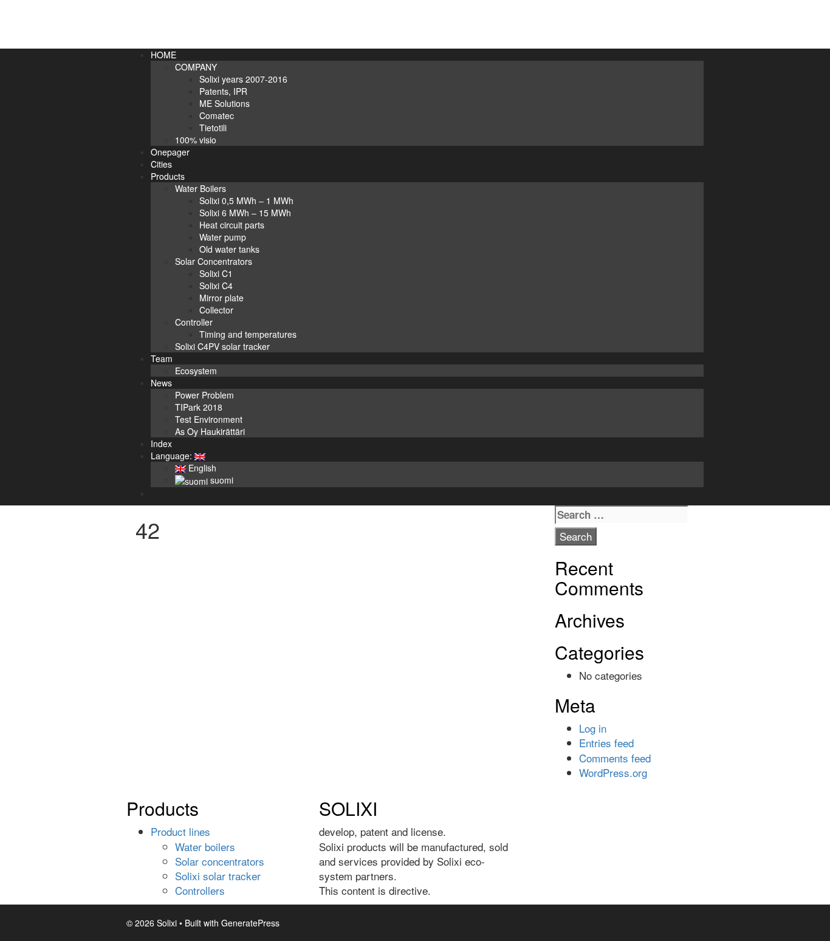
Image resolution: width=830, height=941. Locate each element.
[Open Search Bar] (156, 493)
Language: (172, 456)
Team (162, 358)
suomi (220, 480)
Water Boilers (200, 188)
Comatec (216, 115)
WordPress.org (613, 772)
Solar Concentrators (213, 261)
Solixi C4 (216, 285)
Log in (592, 728)
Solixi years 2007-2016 (243, 79)
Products (168, 176)
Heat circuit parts (231, 225)
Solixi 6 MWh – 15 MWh (245, 213)
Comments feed (615, 757)
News (161, 383)
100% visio (195, 140)
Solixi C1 (216, 273)
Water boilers (205, 846)
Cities (161, 164)
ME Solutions (224, 103)
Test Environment (208, 419)
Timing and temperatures (248, 334)
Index (161, 443)
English (201, 468)
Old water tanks (229, 249)
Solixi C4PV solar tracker (222, 346)
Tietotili (213, 127)
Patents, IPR (223, 91)
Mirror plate (221, 298)
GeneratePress (250, 923)
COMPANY (196, 67)
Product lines (180, 831)
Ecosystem (196, 370)
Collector (216, 310)
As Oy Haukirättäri (210, 431)
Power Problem (204, 395)
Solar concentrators (219, 861)
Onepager (170, 152)
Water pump (222, 237)
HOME (163, 55)
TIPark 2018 (198, 407)
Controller (194, 322)
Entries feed (606, 742)
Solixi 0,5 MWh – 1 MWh (246, 200)
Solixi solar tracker (218, 875)
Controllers (200, 890)
